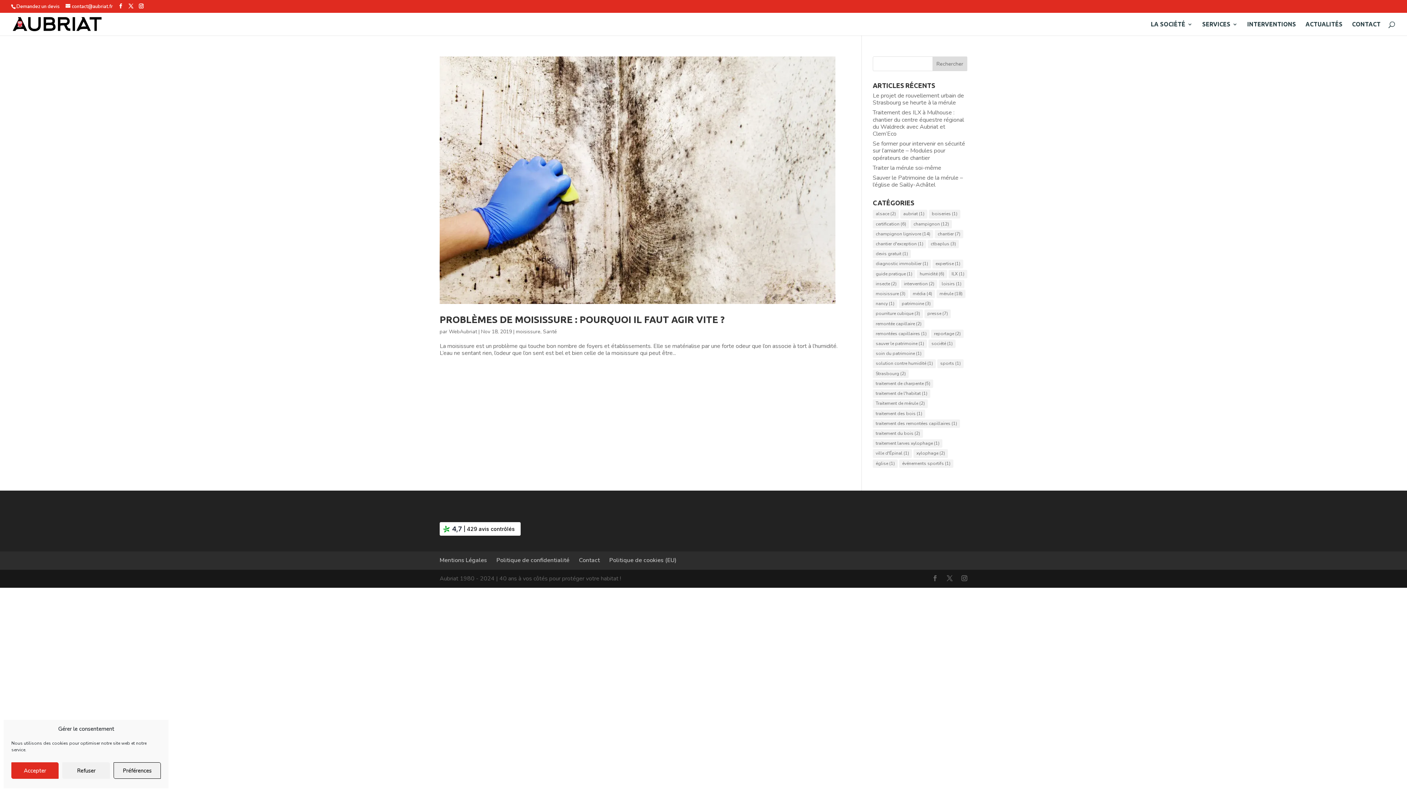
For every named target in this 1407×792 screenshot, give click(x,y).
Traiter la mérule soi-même (907, 168)
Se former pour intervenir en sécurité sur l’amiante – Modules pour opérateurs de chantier (919, 151)
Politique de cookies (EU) (642, 560)
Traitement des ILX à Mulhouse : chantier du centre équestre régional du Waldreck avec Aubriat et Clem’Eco (918, 123)
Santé (550, 331)
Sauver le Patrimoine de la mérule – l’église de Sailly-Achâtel (918, 181)
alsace (886, 214)
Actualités (1324, 24)
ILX (958, 274)
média (922, 294)
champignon (931, 224)
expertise (947, 264)
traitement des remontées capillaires (916, 423)
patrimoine (916, 304)
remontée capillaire (899, 324)
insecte (886, 284)
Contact (1366, 24)
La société (1168, 24)
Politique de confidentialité (532, 560)
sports (950, 363)
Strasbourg (891, 374)
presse (937, 313)
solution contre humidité (904, 363)
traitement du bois (898, 433)
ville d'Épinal (892, 453)
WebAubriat (463, 331)
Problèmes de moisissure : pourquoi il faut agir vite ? (582, 319)
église (885, 463)
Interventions (1271, 24)
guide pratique (894, 274)
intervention (919, 284)
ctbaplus (943, 244)
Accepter (35, 770)
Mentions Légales (463, 560)
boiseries (944, 214)
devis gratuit (892, 254)
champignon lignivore (903, 234)
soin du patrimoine (899, 353)
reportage (947, 334)
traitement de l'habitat (901, 393)
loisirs (951, 284)
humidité (932, 274)
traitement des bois (899, 414)
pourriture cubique (898, 313)
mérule (951, 294)
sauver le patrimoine (900, 343)
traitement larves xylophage (907, 443)
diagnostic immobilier (902, 264)
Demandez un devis (38, 6)
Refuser (86, 770)
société (942, 343)
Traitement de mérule (900, 403)
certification (891, 224)
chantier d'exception (899, 244)
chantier (949, 234)
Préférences (137, 770)
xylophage (930, 453)
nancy (885, 304)
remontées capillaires (901, 334)
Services (1216, 24)
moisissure (528, 331)
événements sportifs (926, 463)
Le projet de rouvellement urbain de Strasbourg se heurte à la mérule (918, 99)
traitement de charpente (903, 383)
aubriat (913, 214)
